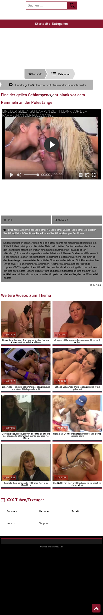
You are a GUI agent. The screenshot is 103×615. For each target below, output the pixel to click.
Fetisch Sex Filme (25, 233)
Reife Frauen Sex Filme (48, 233)
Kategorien (60, 24)
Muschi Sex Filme (72, 230)
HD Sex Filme (54, 230)
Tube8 (75, 511)
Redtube (43, 511)
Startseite (42, 24)
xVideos (11, 523)
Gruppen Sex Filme (73, 233)
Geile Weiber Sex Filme (33, 230)
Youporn (43, 523)
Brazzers (13, 230)
